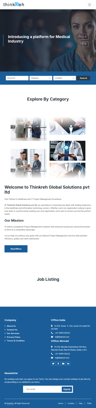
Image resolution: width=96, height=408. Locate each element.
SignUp (66, 389)
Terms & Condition (16, 340)
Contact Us (12, 330)
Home (60, 403)
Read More (16, 249)
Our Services (13, 333)
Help (80, 403)
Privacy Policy (13, 337)
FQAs (89, 403)
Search (83, 78)
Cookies (71, 403)
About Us (11, 326)
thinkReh (10, 403)
